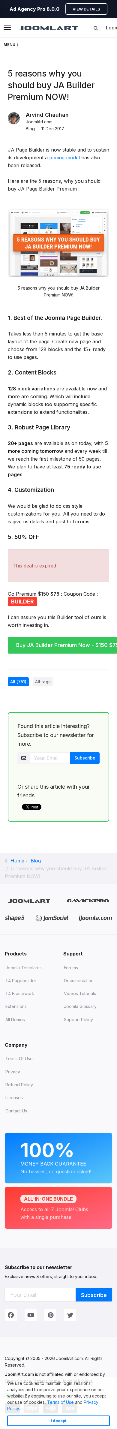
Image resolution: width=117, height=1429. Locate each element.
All (18, 681)
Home (17, 861)
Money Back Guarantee (55, 1157)
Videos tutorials (80, 993)
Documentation (79, 980)
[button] (22, 1409)
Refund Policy (19, 1084)
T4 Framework (19, 993)
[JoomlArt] (48, 27)
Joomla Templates (23, 967)
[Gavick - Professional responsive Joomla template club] (88, 900)
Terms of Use (60, 1402)
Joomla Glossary (80, 1006)
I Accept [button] (59, 1420)
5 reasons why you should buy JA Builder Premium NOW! (51, 85)
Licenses (14, 1097)
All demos (15, 1019)
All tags (43, 681)
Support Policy (78, 1019)
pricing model (64, 158)
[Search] (96, 28)
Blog (36, 861)
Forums (71, 967)
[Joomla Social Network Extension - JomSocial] (52, 918)
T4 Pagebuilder (20, 980)
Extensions (16, 1006)
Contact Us (16, 1110)
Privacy (12, 1071)
